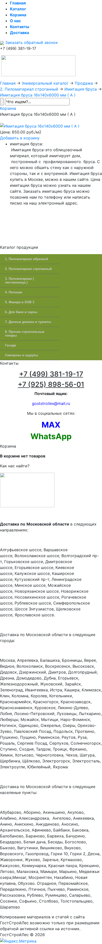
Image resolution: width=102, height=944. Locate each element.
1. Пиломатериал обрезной (26, 259)
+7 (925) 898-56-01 (51, 384)
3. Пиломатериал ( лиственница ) (19, 280)
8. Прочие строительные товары (24, 333)
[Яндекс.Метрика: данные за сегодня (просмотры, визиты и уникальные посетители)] (18, 941)
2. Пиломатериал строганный (29, 89)
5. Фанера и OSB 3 (19, 302)
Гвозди (10, 345)
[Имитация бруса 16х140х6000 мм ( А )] (39, 125)
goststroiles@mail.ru (51, 403)
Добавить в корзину (20, 137)
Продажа (84, 83)
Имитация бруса (80, 89)
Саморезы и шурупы (21, 355)
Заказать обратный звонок (31, 42)
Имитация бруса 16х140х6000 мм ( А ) (38, 95)
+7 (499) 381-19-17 (51, 374)
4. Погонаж (13, 292)
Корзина (8, 108)
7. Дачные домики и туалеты (28, 322)
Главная (8, 83)
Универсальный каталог (45, 83)
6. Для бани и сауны (21, 312)
